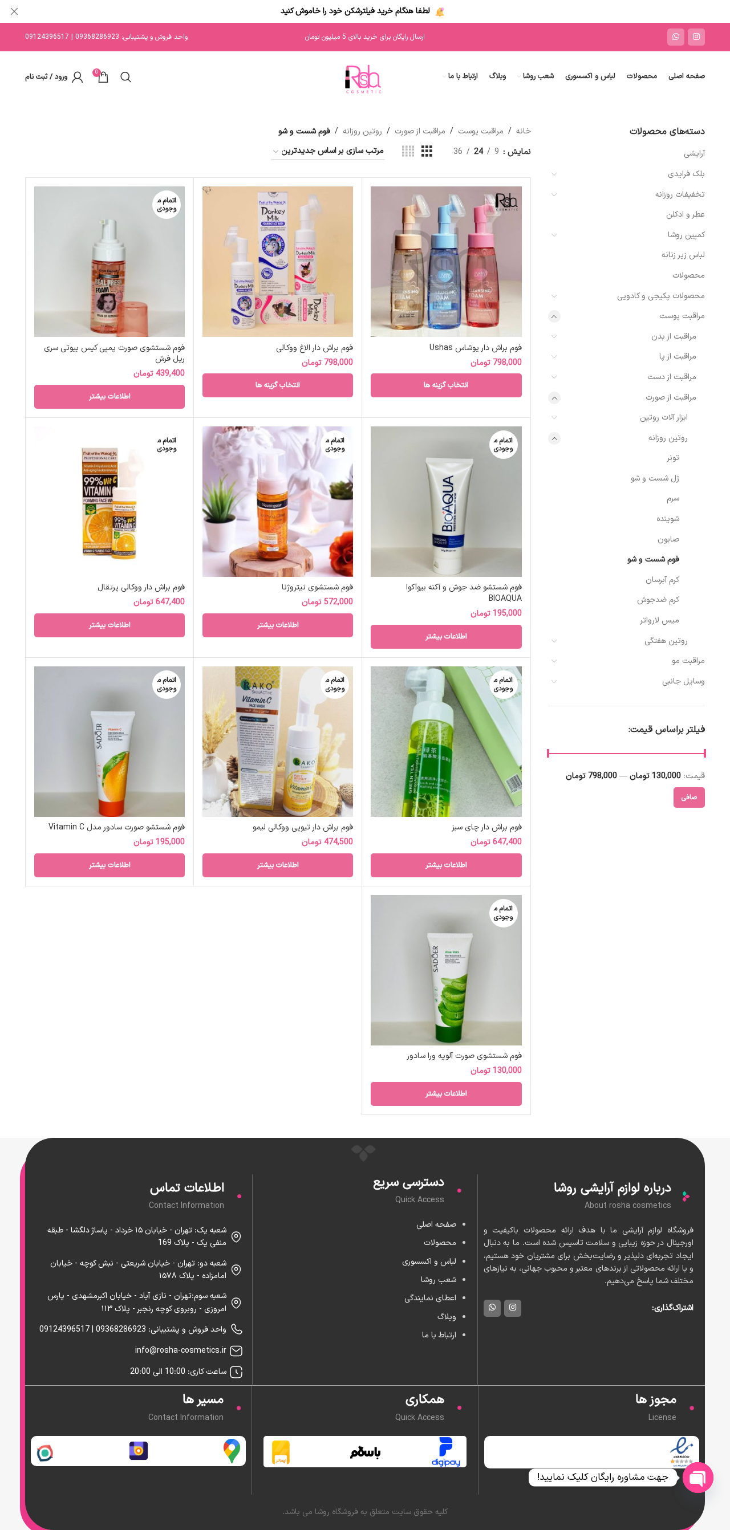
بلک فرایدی (686, 174)
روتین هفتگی (666, 641)
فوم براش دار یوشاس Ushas (475, 348)
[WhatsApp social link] (675, 37)
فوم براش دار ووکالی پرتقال (141, 587)
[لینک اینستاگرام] (696, 37)
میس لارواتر (659, 620)
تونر (673, 458)
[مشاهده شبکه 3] (426, 152)
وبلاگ (446, 1317)
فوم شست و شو (653, 559)
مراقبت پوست (682, 316)
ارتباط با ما (439, 1335)
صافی (689, 797)
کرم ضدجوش (658, 600)
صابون (668, 540)
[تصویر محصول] (109, 261)
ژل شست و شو (655, 479)
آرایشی (694, 154)
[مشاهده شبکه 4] (408, 152)
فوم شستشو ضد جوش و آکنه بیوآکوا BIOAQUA (464, 593)
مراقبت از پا (677, 357)
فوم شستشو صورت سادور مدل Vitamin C (116, 827)
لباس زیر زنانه (683, 255)
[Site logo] (365, 77)
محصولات (688, 276)
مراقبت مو (688, 661)
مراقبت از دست (671, 377)
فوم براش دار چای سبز (487, 827)
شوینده (667, 519)
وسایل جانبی (683, 681)
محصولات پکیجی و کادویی (661, 296)
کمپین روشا (686, 235)
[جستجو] (126, 77)
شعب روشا (438, 1280)
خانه (523, 131)
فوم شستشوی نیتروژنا (317, 587)
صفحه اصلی (436, 1225)
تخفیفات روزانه (680, 195)
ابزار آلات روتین (664, 418)
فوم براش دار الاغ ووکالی (314, 348)
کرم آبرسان (662, 580)
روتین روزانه (668, 438)
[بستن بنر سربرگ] (14, 11)
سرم (673, 498)
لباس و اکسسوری (429, 1262)
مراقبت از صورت (671, 398)
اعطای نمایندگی (430, 1298)
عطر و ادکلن (685, 215)
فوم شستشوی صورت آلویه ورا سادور (464, 1056)
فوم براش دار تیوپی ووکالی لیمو (303, 827)
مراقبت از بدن (673, 337)
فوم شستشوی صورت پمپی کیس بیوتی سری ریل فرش (114, 353)
